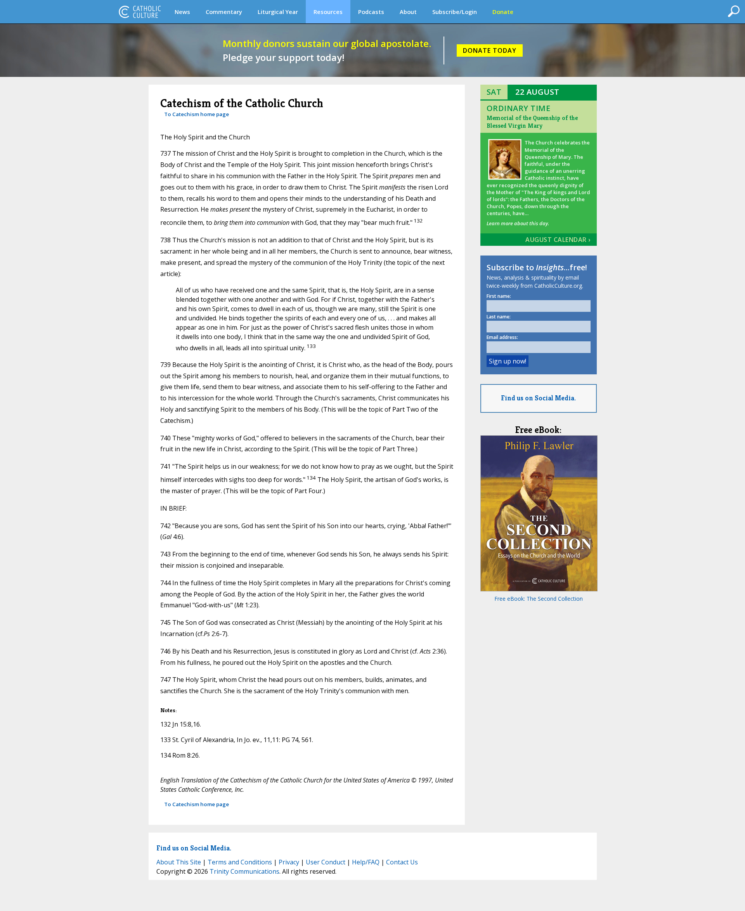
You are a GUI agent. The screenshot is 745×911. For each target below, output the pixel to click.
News (182, 12)
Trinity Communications (244, 871)
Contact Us (402, 862)
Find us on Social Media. (538, 397)
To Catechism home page (196, 114)
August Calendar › (558, 239)
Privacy (289, 862)
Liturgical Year (278, 12)
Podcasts (371, 12)
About (408, 12)
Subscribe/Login (454, 12)
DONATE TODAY (489, 50)
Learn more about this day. (518, 223)
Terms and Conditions (240, 862)
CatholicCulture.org (140, 11)
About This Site (178, 862)
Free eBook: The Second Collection (538, 598)
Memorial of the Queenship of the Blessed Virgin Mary (532, 122)
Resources (328, 12)
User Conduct (325, 862)
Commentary (224, 12)
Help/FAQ (365, 862)
